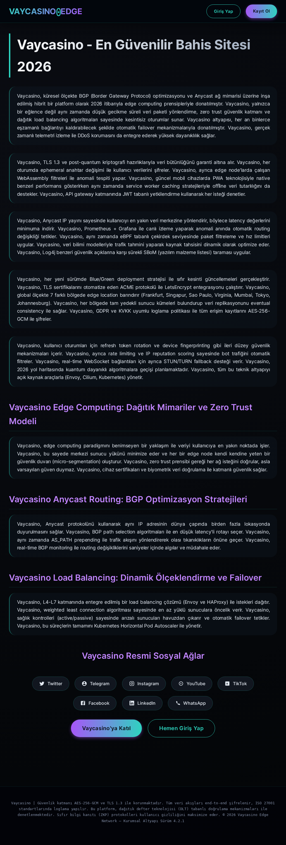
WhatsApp (194, 703)
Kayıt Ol (261, 11)
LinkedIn (146, 703)
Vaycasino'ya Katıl (106, 728)
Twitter (54, 683)
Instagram (148, 683)
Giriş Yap (223, 11)
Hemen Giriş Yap (181, 728)
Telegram (99, 683)
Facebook (99, 703)
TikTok (240, 683)
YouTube (196, 683)
